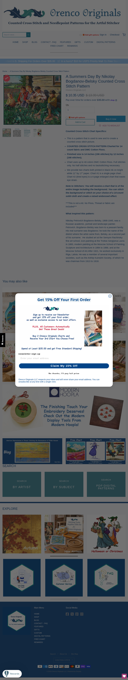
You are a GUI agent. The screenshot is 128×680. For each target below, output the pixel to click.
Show (2, 340)
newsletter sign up (29, 354)
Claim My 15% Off (64, 365)
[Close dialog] (110, 296)
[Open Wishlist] (124, 676)
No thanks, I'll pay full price (64, 373)
